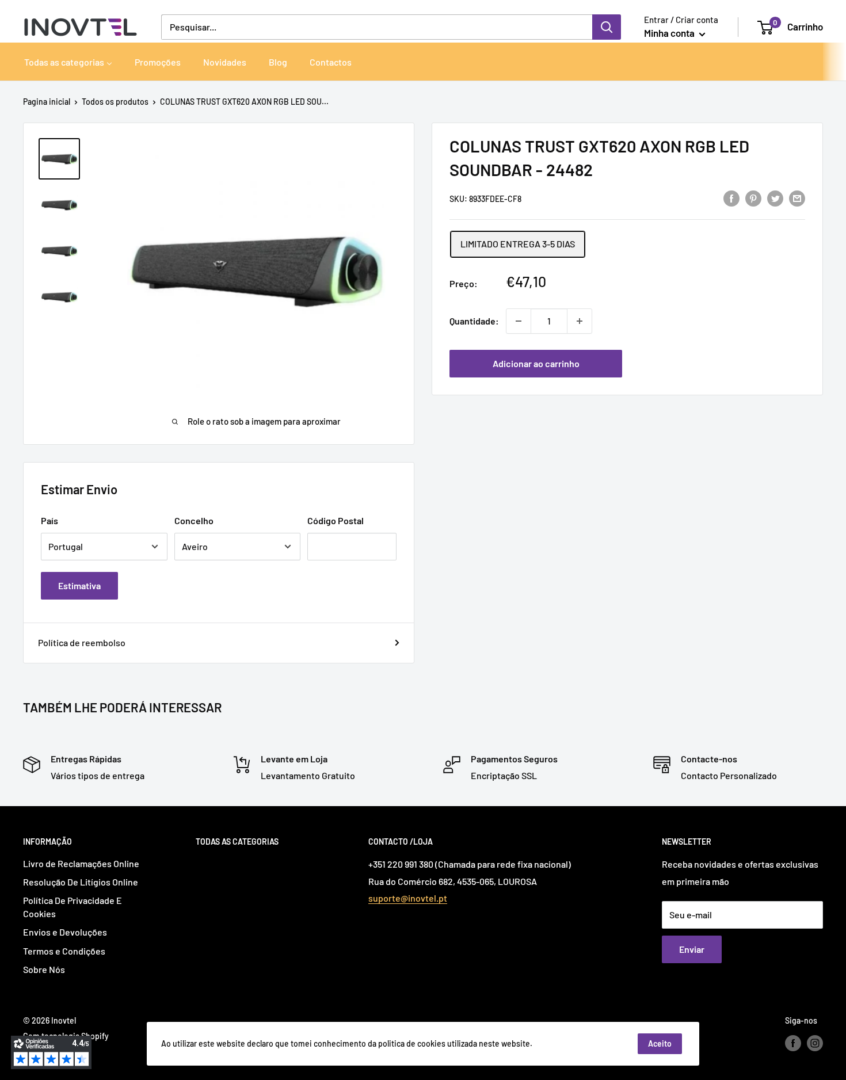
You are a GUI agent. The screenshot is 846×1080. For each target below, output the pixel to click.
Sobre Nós (44, 969)
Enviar (691, 949)
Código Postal (335, 520)
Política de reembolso (81, 642)
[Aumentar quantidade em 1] (579, 321)
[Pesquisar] (606, 27)
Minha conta (670, 33)
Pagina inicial (46, 101)
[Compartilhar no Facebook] (731, 198)
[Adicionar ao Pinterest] (753, 198)
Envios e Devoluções (65, 931)
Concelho (194, 520)
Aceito (660, 1043)
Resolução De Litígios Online (80, 881)
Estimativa (79, 585)
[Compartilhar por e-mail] (797, 198)
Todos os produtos (115, 101)
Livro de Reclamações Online (81, 863)
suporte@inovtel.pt (407, 897)
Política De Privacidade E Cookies (72, 906)
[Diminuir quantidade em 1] (518, 321)
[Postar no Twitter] (775, 198)
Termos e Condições (64, 950)
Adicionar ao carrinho (536, 363)
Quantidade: (474, 320)
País (49, 520)
